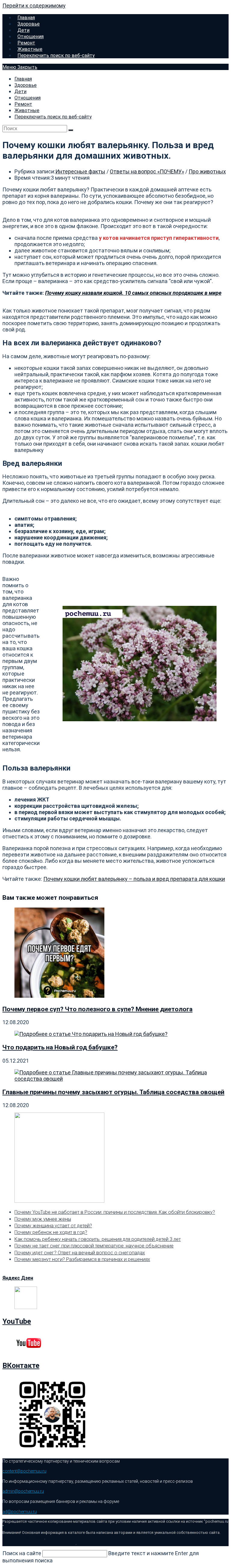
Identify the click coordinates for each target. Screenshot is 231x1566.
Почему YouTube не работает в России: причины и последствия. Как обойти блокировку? (114, 1212)
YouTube (16, 1321)
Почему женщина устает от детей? (53, 1226)
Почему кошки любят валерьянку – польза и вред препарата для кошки (134, 879)
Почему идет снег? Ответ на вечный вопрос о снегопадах (79, 1253)
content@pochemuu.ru (24, 1471)
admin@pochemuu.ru (23, 1491)
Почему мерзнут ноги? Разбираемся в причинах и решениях (82, 1259)
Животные (26, 110)
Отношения (27, 98)
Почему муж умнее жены (42, 1219)
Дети (20, 91)
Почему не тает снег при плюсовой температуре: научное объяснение (94, 1246)
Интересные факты (80, 171)
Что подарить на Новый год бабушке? (60, 1047)
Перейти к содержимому (34, 5)
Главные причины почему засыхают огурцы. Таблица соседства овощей (113, 1092)
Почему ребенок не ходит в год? (50, 1232)
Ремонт (23, 104)
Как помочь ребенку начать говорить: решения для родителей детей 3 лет (97, 1239)
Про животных (207, 171)
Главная (23, 79)
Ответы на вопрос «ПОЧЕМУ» (147, 171)
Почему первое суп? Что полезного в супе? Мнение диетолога (97, 1009)
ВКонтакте (20, 1365)
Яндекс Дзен (17, 1278)
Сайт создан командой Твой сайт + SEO (38, 1543)
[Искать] (70, 130)
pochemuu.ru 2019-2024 (23, 1538)
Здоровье (25, 85)
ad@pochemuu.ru (19, 1511)
